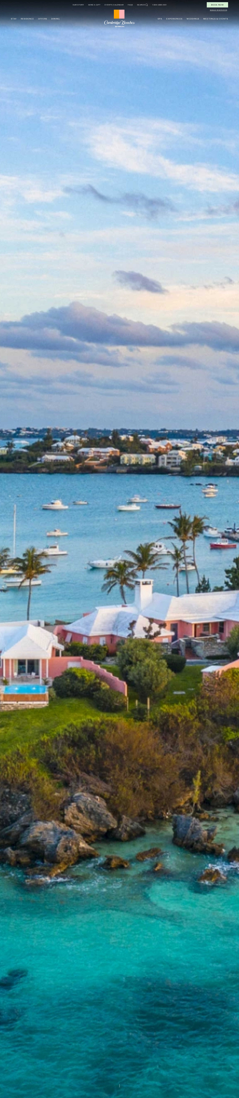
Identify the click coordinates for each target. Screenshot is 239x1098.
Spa (160, 19)
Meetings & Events (215, 19)
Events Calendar (114, 5)
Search (141, 5)
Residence (27, 19)
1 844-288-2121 (159, 5)
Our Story (78, 5)
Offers (42, 19)
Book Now (217, 5)
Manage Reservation (218, 10)
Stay (14, 19)
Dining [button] (55, 19)
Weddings (193, 19)
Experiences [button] (174, 19)
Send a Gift (94, 5)
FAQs (130, 5)
